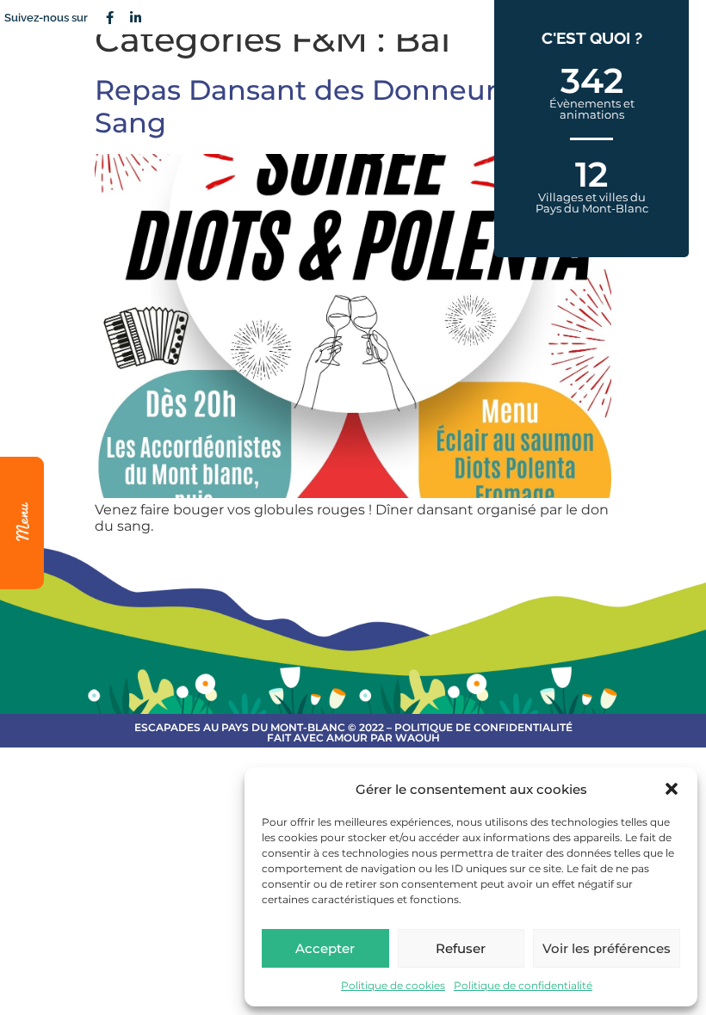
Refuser (461, 948)
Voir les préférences (606, 948)
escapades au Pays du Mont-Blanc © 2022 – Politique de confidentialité (353, 727)
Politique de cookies (393, 985)
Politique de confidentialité (523, 985)
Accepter (325, 948)
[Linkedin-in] (135, 17)
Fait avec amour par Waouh (353, 737)
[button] (671, 788)
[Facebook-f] (109, 17)
